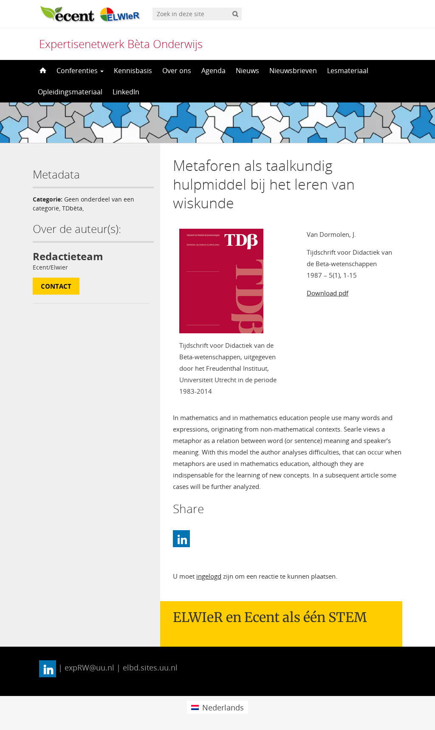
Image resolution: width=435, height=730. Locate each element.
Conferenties (77, 70)
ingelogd (208, 576)
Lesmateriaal (347, 70)
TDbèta (72, 208)
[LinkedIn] (181, 538)
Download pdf (327, 293)
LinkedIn (126, 92)
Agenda (213, 70)
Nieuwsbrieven (293, 70)
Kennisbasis (133, 70)
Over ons (176, 70)
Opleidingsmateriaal (70, 92)
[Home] (42, 70)
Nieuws (247, 70)
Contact (56, 286)
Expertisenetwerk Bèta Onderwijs (121, 43)
